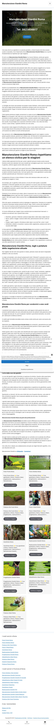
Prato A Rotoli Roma (34, 507)
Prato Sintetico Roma (35, 471)
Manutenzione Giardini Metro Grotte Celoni (14, 692)
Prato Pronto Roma (9, 471)
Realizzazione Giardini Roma (37, 541)
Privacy (4, 710)
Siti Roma (29, 718)
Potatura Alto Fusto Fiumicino (10, 699)
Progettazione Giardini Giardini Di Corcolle (14, 677)
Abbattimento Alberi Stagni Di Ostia (12, 680)
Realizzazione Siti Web (20, 718)
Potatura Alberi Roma (10, 613)
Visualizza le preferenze (27, 369)
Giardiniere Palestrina (8, 685)
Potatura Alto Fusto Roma (11, 507)
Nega (27, 365)
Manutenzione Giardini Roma (14, 3)
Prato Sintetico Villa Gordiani (10, 673)
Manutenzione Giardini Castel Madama (13, 694)
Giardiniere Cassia (7, 687)
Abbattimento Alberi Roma (36, 577)
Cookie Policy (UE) (7, 713)
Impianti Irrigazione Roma (9, 661)
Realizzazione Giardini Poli (9, 689)
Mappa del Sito (6, 708)
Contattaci (27, 36)
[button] (52, 355)
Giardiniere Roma (8, 542)
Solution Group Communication (41, 718)
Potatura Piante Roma (8, 664)
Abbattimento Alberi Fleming (10, 682)
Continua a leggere (10, 485)
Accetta (27, 361)
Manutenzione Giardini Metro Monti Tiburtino (15, 697)
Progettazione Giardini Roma (12, 577)
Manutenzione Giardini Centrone (11, 675)
